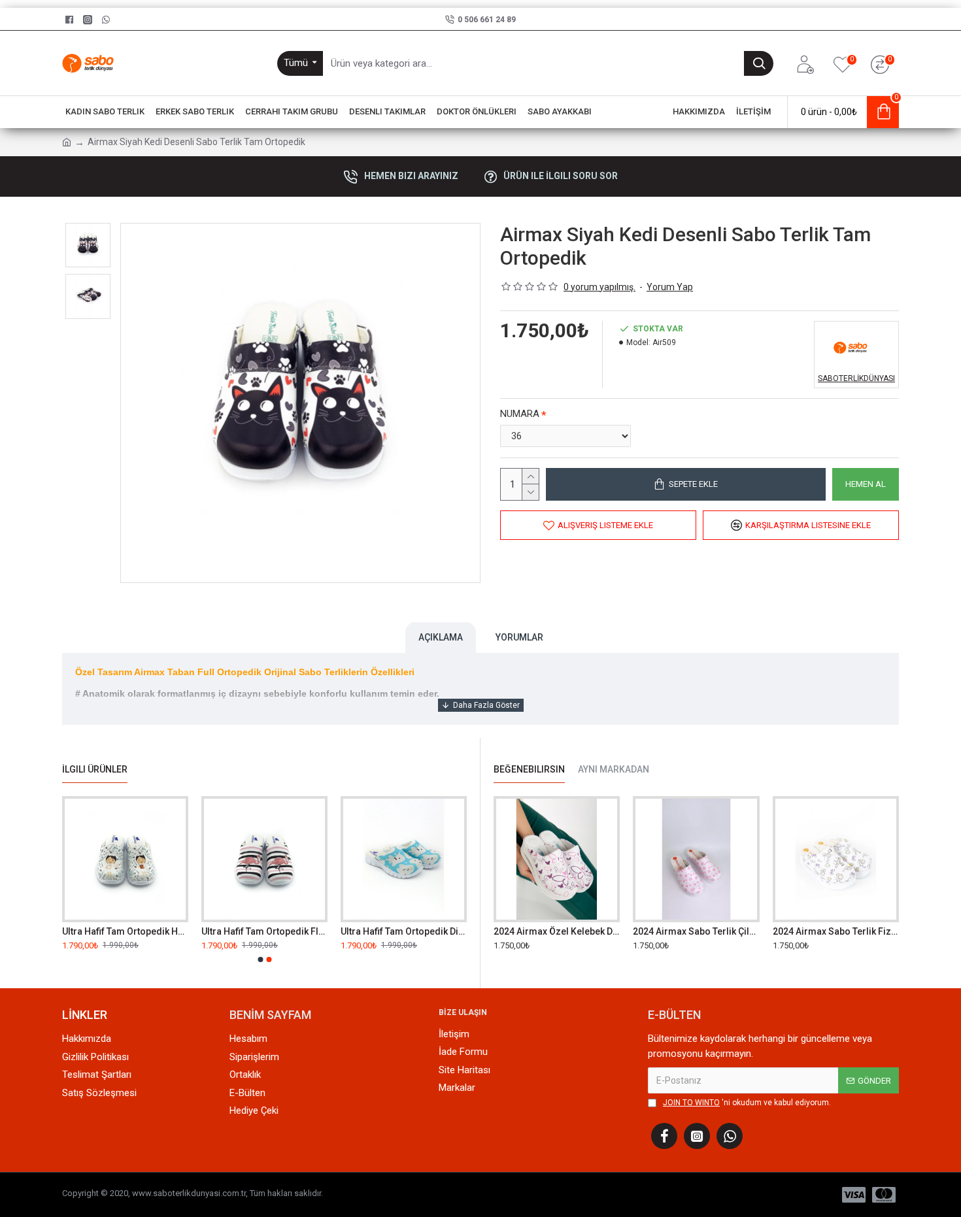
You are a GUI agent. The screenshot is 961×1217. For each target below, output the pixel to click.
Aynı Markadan (613, 769)
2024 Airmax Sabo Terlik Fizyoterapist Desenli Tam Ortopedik (836, 931)
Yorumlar (519, 637)
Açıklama (440, 637)
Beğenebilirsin (529, 769)
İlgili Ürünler (94, 769)
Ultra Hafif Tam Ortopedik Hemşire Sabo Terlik (125, 931)
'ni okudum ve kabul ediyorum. (747, 1102)
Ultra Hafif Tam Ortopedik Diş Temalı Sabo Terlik (404, 931)
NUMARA (519, 414)
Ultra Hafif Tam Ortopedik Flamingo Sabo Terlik (264, 931)
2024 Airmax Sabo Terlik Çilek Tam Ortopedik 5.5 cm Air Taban (696, 931)
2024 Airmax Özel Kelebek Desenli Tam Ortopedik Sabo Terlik (557, 931)
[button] (260, 959)
